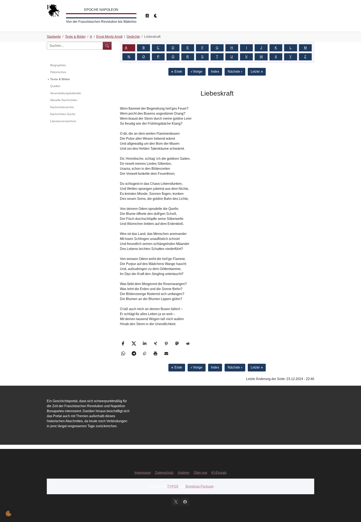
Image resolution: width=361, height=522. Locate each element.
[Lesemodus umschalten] (147, 15)
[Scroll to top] (352, 513)
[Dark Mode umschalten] (156, 15)
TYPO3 (172, 486)
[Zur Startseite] (53, 11)
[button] (123, 343)
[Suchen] (107, 46)
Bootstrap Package (200, 486)
